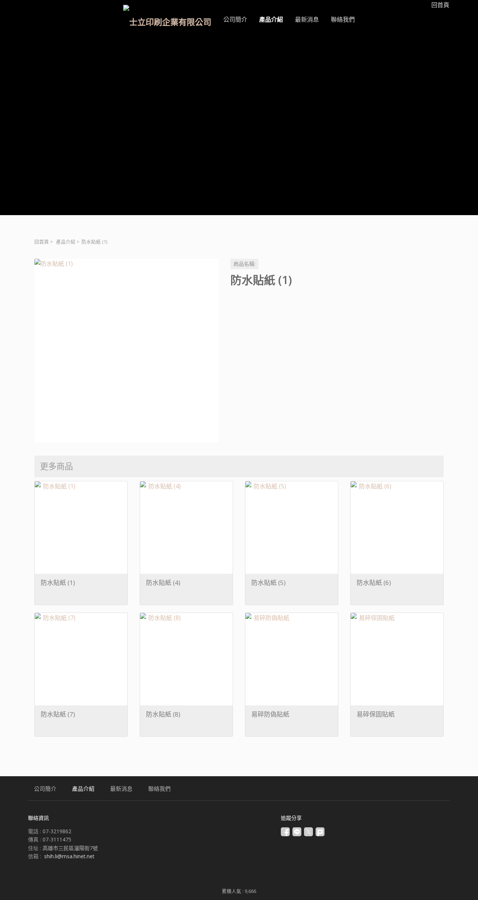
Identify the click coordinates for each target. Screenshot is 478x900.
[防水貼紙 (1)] (126, 351)
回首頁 (41, 242)
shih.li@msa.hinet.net (69, 856)
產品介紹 (65, 242)
